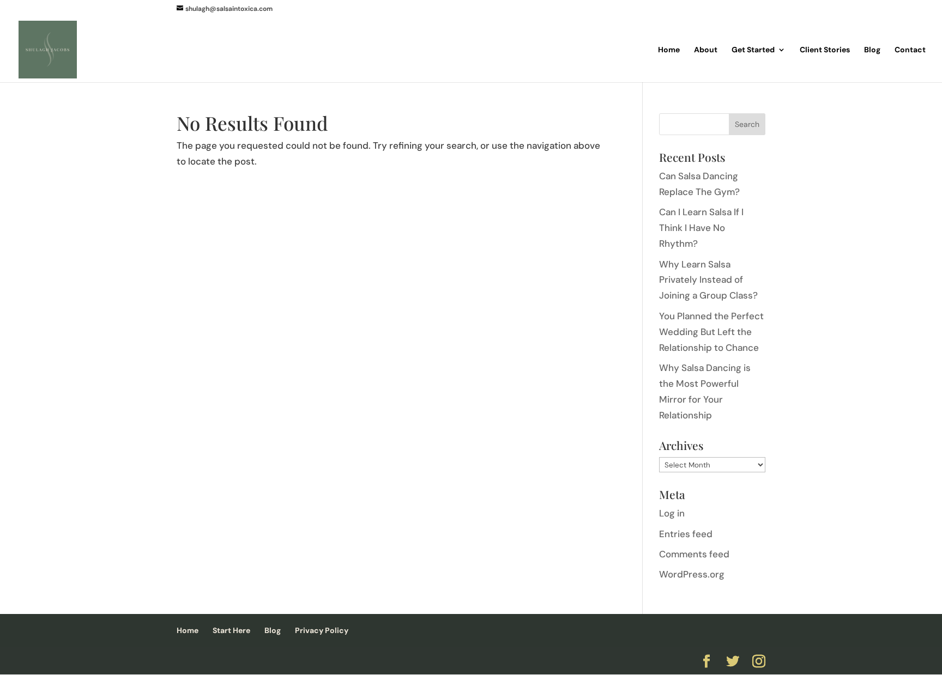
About (705, 50)
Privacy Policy (321, 630)
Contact (910, 50)
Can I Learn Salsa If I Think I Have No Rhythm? (701, 228)
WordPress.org (691, 574)
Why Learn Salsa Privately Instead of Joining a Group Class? (708, 280)
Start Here (231, 630)
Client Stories (825, 50)
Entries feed (685, 534)
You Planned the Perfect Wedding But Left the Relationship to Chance (711, 332)
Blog (872, 50)
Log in (672, 513)
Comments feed (694, 554)
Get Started (753, 50)
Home (669, 50)
